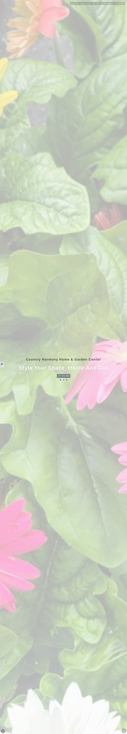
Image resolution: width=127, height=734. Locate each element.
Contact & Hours (108, 3)
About (77, 3)
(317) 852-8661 (119, 3)
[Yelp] (66, 380)
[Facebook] (63, 380)
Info (94, 3)
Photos (89, 3)
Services (83, 3)
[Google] (60, 380)
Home (72, 3)
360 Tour (99, 3)
